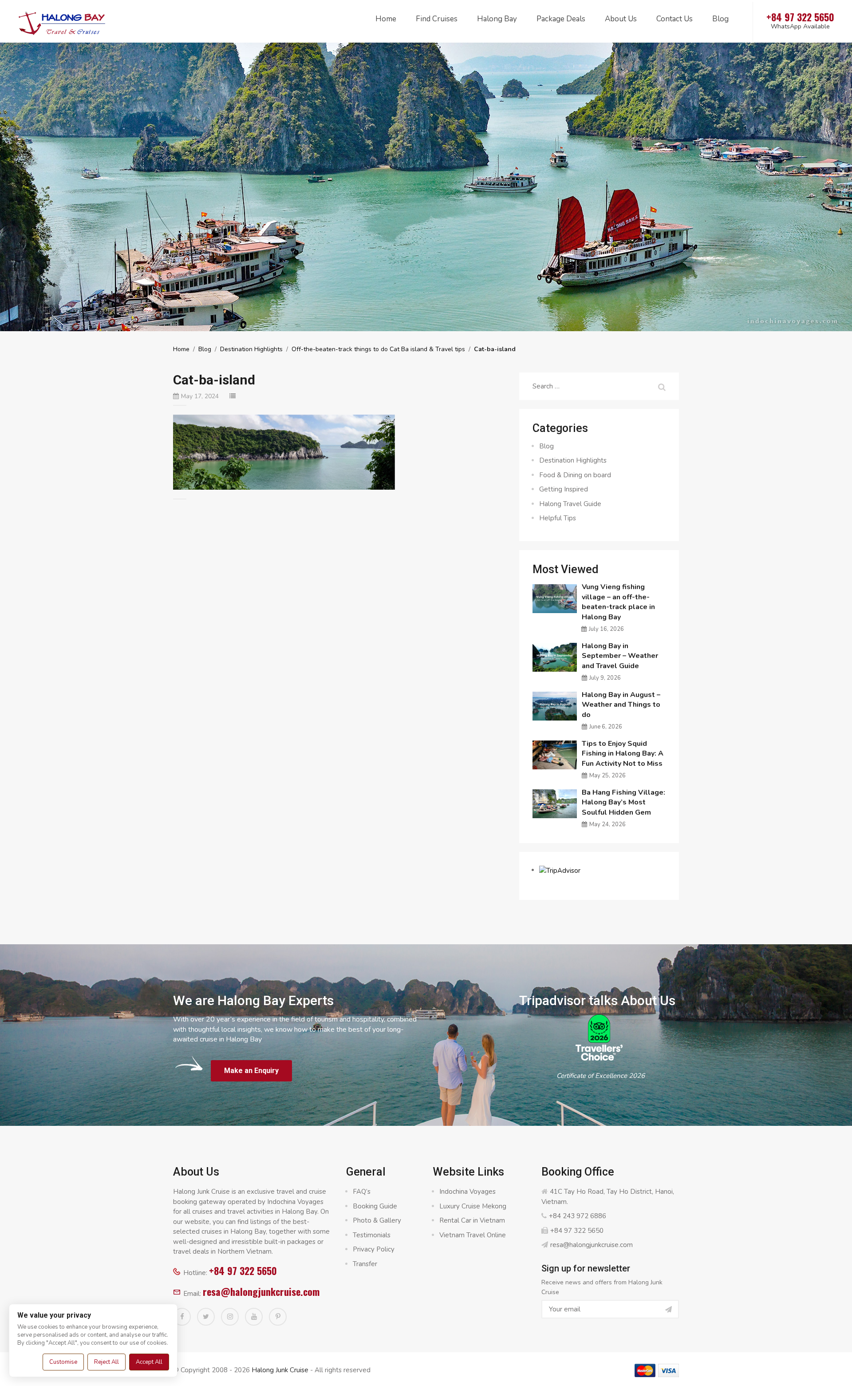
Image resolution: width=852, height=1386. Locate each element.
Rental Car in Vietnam (472, 1220)
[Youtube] (254, 1317)
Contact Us (674, 19)
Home (385, 19)
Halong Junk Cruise (280, 1370)
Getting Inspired (563, 489)
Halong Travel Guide (570, 503)
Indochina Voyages (467, 1191)
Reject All (106, 1362)
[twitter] (206, 1317)
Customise (63, 1362)
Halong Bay (497, 19)
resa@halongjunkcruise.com (261, 1291)
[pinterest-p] (278, 1317)
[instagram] (230, 1317)
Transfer (365, 1263)
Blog (720, 19)
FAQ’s (362, 1191)
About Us (621, 19)
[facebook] (182, 1317)
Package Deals (560, 19)
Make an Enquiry (251, 1070)
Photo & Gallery (377, 1220)
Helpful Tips (557, 518)
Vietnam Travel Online (472, 1235)
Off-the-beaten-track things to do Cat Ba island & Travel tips (378, 349)
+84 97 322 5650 (243, 1270)
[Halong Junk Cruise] (62, 21)
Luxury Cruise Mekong (472, 1206)
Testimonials (371, 1235)
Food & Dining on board (575, 475)
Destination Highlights (251, 349)
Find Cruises (437, 19)
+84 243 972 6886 (577, 1216)
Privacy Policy (373, 1249)
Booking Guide (375, 1206)
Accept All (149, 1362)
